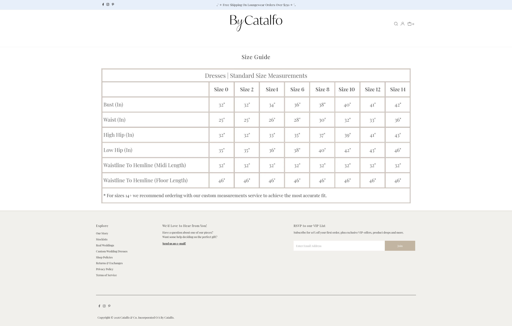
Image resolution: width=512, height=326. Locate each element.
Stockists (101, 239)
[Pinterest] (113, 5)
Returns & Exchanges (109, 263)
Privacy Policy (104, 269)
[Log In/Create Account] (402, 24)
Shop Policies (104, 257)
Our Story (102, 233)
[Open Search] (396, 24)
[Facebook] (103, 5)
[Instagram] (107, 5)
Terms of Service (106, 275)
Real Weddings (105, 245)
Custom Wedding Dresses (111, 251)
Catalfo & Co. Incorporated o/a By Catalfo (147, 317)
